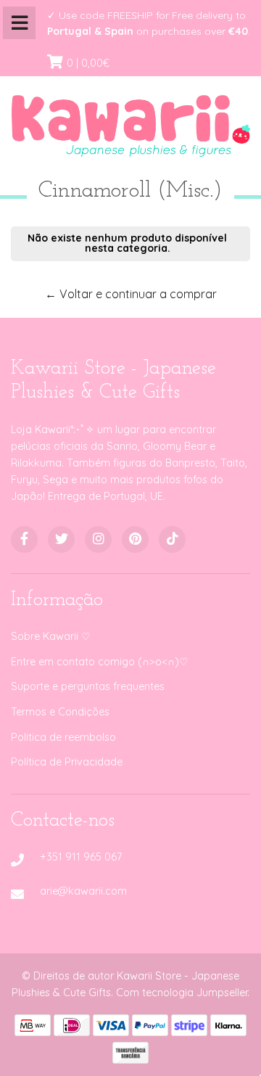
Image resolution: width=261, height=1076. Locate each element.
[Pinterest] (135, 539)
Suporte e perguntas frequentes (88, 686)
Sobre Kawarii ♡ (51, 636)
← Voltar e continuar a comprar (131, 294)
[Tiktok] (172, 539)
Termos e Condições (60, 711)
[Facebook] (24, 539)
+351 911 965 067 (81, 856)
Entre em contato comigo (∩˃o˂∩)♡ (99, 661)
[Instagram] (98, 539)
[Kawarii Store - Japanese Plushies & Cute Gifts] (130, 122)
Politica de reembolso (63, 737)
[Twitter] (61, 539)
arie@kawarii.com (83, 891)
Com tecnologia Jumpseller (181, 992)
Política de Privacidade (67, 761)
